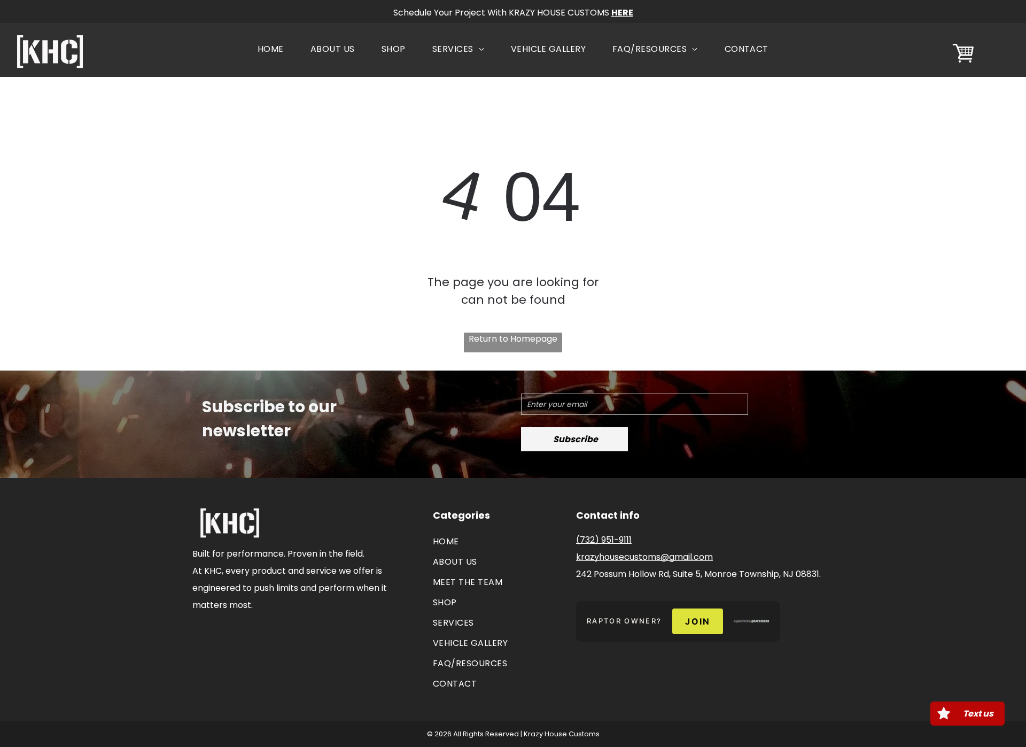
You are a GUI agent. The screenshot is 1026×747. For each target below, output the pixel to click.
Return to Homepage (513, 339)
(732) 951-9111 (604, 540)
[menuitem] (270, 49)
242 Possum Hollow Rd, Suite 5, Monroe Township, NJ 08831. (698, 574)
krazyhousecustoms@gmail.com (644, 557)
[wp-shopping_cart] (963, 63)
